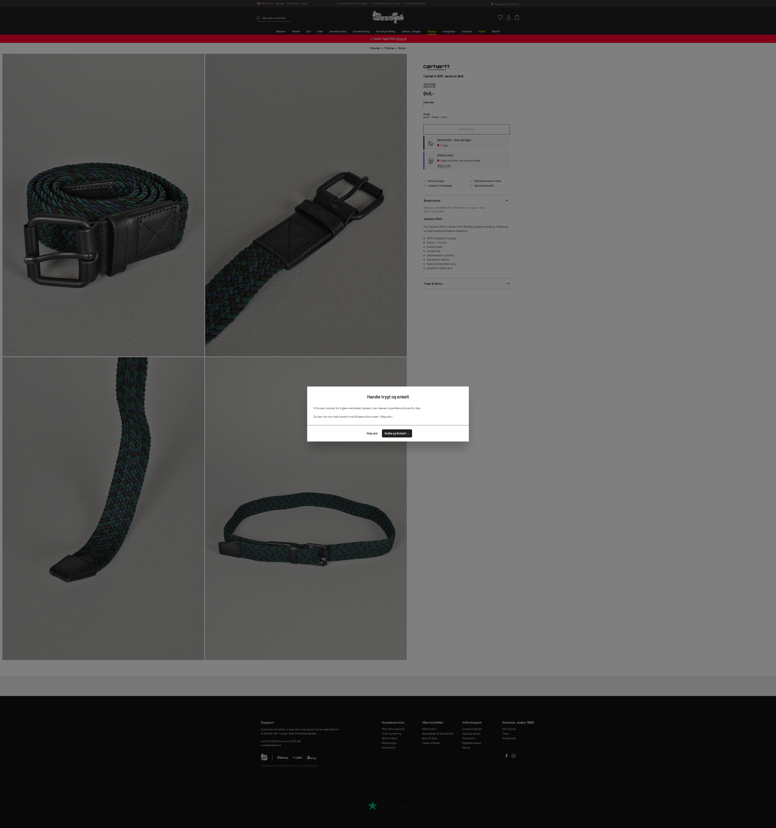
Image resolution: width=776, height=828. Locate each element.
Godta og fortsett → (397, 433)
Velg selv (372, 433)
